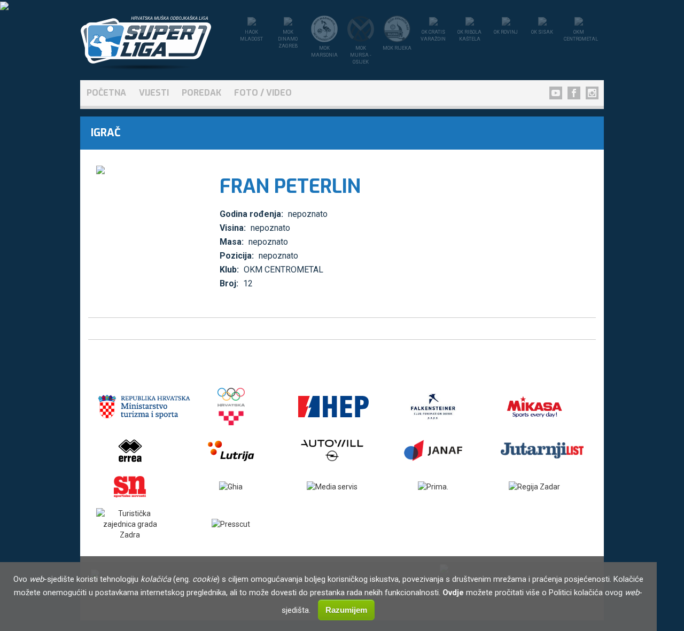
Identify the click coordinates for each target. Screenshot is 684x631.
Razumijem (346, 609)
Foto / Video (263, 92)
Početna (106, 92)
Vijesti (154, 92)
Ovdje (453, 592)
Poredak (201, 92)
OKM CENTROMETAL (283, 269)
